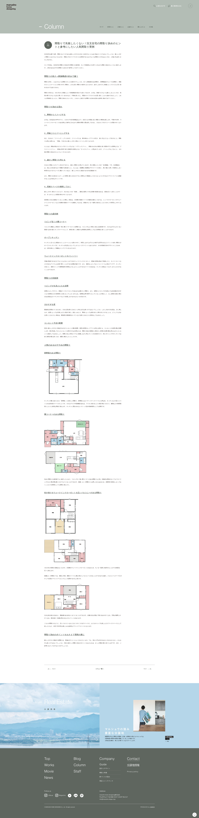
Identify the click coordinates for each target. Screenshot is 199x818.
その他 (151, 27)
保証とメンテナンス (106, 781)
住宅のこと (110, 27)
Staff (77, 771)
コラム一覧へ (99, 669)
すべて (101, 27)
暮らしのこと (141, 27)
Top (47, 758)
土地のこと (120, 27)
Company (107, 758)
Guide (103, 764)
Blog (77, 758)
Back (54, 669)
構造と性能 (103, 772)
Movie (49, 771)
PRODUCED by (147, 807)
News (48, 777)
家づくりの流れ (105, 777)
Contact (133, 758)
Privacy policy (132, 772)
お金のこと (131, 27)
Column (80, 765)
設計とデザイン (105, 768)
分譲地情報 (133, 765)
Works (49, 765)
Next (145, 669)
